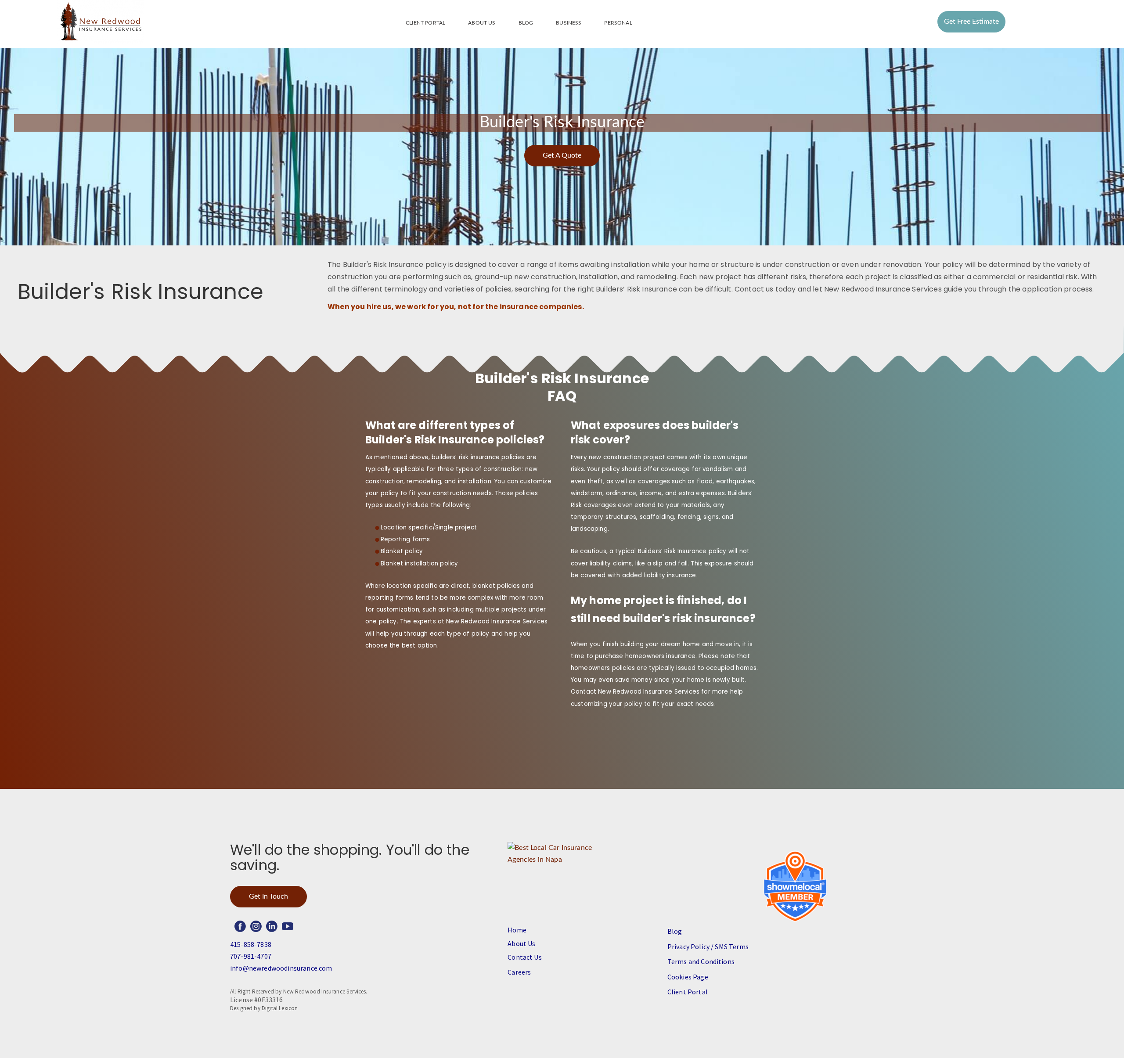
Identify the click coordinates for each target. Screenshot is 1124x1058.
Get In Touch (268, 896)
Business (568, 22)
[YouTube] (287, 926)
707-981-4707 (250, 956)
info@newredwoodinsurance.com (281, 968)
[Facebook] (240, 926)
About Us (481, 22)
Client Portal (425, 22)
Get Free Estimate (971, 21)
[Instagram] (256, 926)
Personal (618, 22)
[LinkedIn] (272, 926)
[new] (100, 22)
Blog (526, 22)
